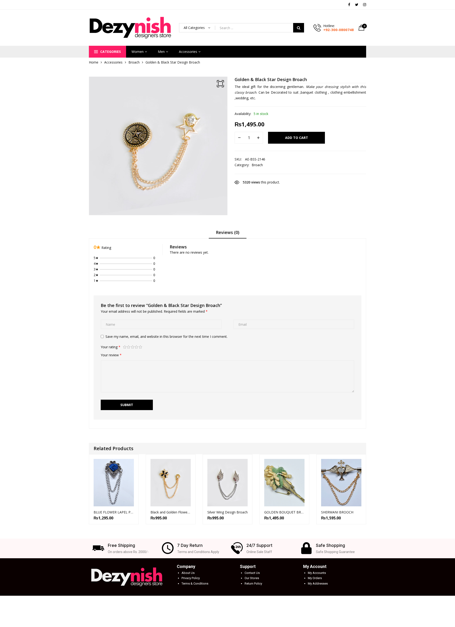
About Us (188, 573)
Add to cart (296, 137)
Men (161, 51)
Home (93, 62)
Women (138, 51)
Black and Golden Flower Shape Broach (170, 512)
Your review (111, 355)
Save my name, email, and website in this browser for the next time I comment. (166, 336)
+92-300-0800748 (338, 29)
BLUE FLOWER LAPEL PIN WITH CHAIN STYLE (114, 512)
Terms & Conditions (195, 583)
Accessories (188, 51)
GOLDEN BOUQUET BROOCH (284, 512)
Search (298, 27)
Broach (134, 62)
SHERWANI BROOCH (337, 512)
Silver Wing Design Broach (227, 512)
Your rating (110, 347)
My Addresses (318, 583)
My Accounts (317, 573)
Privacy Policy (191, 578)
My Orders (315, 578)
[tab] (227, 233)
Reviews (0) (227, 232)
